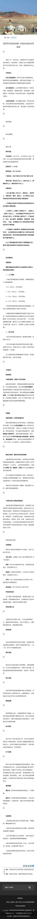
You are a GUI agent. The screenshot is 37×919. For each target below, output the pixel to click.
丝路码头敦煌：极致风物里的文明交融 (20, 874)
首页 (8, 37)
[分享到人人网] (33, 866)
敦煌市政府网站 (21, 906)
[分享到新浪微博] (28, 866)
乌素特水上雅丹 (14, 902)
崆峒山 (8, 902)
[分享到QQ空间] (26, 866)
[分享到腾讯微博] (31, 866)
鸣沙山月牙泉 (22, 902)
